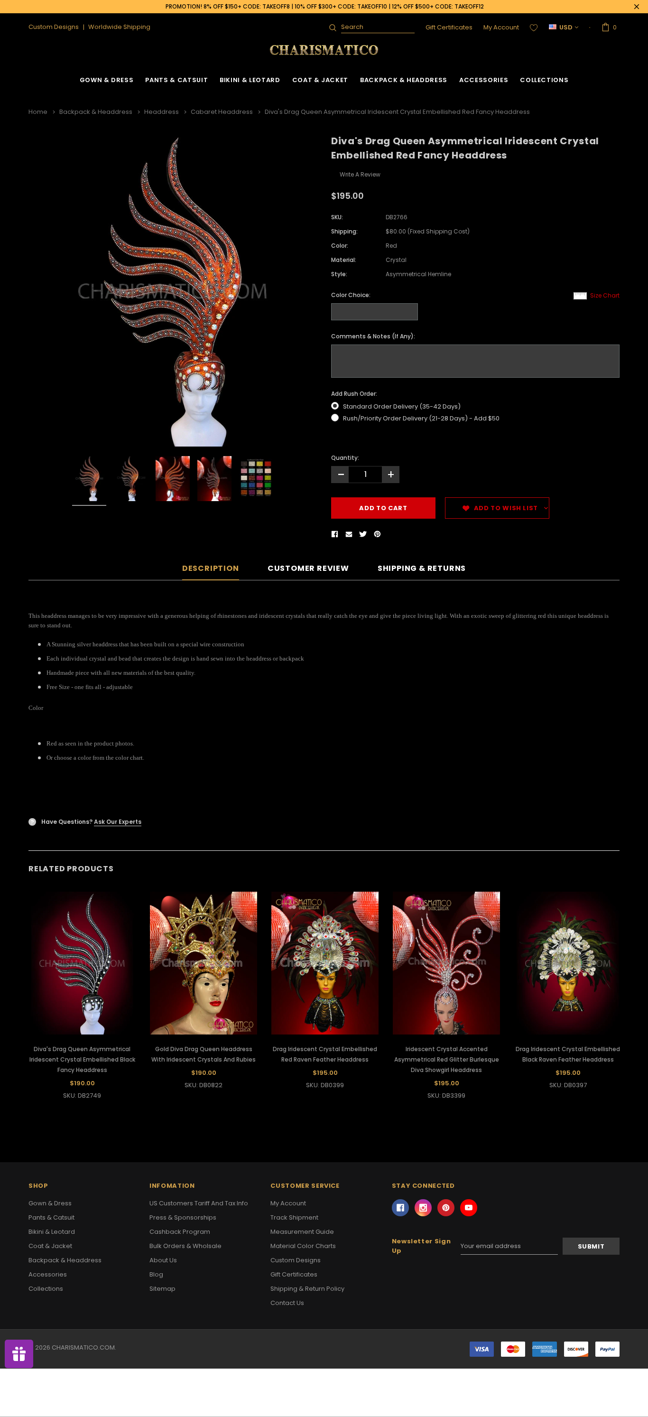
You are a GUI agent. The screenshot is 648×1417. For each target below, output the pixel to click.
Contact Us (287, 1302)
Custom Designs (295, 1260)
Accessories (483, 79)
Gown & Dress (107, 79)
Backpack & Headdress (403, 79)
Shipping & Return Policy (307, 1288)
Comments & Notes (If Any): (373, 336)
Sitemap (162, 1288)
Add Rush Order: (354, 394)
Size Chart (605, 295)
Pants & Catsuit (176, 79)
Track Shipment (294, 1217)
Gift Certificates (449, 27)
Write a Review (360, 174)
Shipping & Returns (422, 569)
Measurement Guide (302, 1231)
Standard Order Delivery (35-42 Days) (402, 406)
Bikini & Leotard (250, 79)
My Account (501, 27)
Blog (156, 1274)
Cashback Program (179, 1231)
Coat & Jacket (320, 79)
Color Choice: (350, 295)
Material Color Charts (303, 1245)
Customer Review (308, 569)
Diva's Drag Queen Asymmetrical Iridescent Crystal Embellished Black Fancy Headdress (82, 1059)
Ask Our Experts (117, 822)
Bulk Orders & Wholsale (185, 1245)
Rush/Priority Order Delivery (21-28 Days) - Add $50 (421, 418)
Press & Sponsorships (182, 1217)
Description (210, 569)
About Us (163, 1260)
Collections (544, 79)
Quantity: (345, 458)
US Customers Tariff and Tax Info (198, 1203)
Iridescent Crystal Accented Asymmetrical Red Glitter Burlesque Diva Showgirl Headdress (446, 1059)
